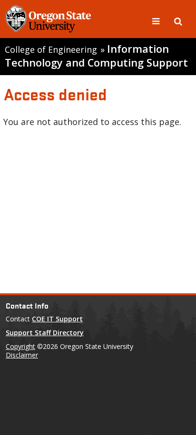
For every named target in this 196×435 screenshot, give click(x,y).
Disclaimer (22, 354)
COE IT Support (57, 318)
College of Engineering (51, 49)
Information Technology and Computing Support (96, 55)
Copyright (20, 346)
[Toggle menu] (157, 20)
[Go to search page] (178, 20)
